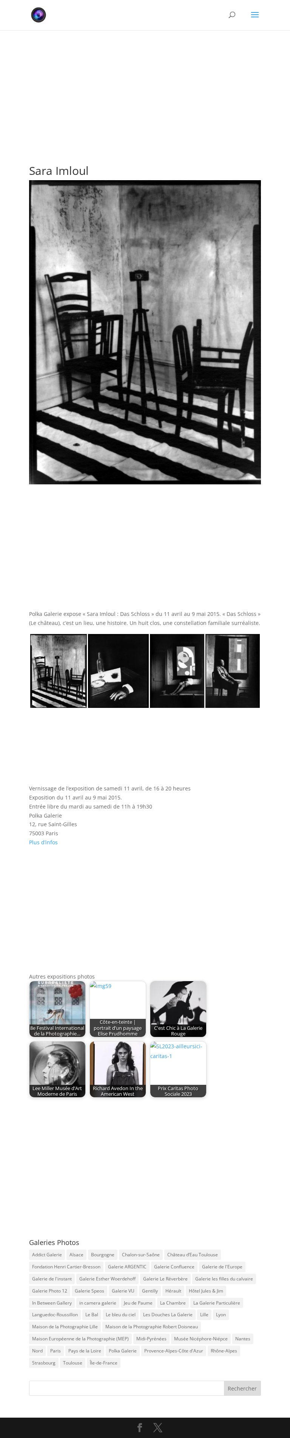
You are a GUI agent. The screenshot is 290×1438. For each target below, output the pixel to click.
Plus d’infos (43, 842)
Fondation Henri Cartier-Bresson (66, 1266)
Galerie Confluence (174, 1266)
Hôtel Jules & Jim (206, 1291)
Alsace (76, 1254)
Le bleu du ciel (121, 1314)
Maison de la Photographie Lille (65, 1326)
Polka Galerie (123, 1351)
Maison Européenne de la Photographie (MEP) (80, 1338)
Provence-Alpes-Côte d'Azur (173, 1351)
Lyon (221, 1314)
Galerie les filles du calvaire (224, 1279)
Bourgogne (102, 1254)
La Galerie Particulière (216, 1303)
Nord (37, 1351)
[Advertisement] (145, 86)
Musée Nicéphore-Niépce (201, 1338)
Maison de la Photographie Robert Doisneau (151, 1326)
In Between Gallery (52, 1303)
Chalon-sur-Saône (141, 1254)
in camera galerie (97, 1303)
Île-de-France (103, 1363)
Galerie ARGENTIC (127, 1266)
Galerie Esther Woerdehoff (107, 1279)
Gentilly (150, 1291)
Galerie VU (123, 1291)
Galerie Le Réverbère (165, 1279)
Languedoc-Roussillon (55, 1314)
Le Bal (91, 1314)
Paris (55, 1351)
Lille (204, 1314)
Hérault (173, 1291)
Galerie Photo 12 (49, 1291)
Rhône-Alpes (224, 1351)
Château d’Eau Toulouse (192, 1254)
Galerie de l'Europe (222, 1266)
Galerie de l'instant (52, 1279)
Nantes (242, 1338)
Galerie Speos (89, 1291)
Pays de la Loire (84, 1351)
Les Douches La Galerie (168, 1314)
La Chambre (173, 1303)
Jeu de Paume (138, 1303)
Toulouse (72, 1363)
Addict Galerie (47, 1254)
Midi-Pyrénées (151, 1338)
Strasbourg (44, 1363)
